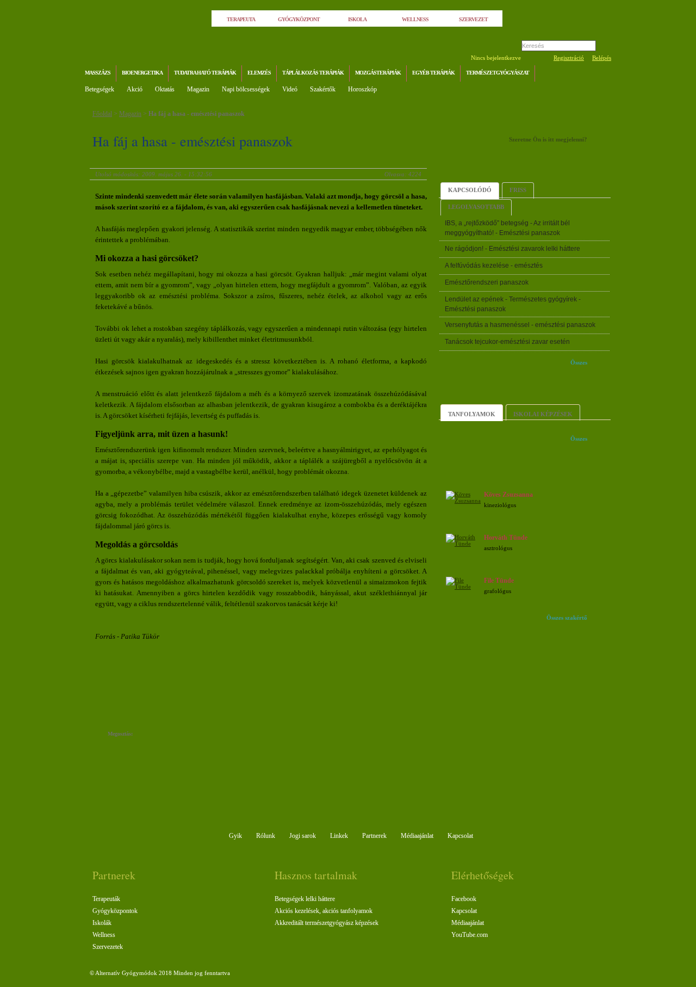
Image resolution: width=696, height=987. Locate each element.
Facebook (463, 899)
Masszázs (97, 73)
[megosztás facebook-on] (151, 734)
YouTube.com (469, 935)
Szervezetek (107, 947)
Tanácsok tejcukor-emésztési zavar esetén (507, 342)
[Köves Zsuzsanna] (463, 500)
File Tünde (499, 580)
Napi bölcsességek (246, 89)
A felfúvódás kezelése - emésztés (494, 265)
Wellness (103, 935)
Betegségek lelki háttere (305, 899)
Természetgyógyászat (497, 73)
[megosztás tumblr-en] (172, 734)
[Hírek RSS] (600, 74)
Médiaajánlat (417, 836)
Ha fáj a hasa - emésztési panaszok (196, 114)
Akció (134, 89)
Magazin (198, 89)
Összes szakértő (566, 617)
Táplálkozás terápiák (313, 73)
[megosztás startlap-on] (162, 734)
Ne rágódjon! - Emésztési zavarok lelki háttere (512, 248)
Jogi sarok (302, 836)
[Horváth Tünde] (463, 543)
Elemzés (259, 73)
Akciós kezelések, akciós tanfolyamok (323, 911)
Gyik (235, 836)
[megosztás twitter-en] (183, 734)
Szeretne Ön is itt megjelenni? (548, 139)
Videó (289, 89)
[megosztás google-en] (194, 734)
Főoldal (102, 114)
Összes (578, 362)
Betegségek (99, 89)
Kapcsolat (460, 836)
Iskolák (101, 923)
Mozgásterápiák (378, 73)
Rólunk (265, 836)
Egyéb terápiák (433, 73)
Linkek (339, 836)
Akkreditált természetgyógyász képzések (326, 923)
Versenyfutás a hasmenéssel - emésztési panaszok (520, 325)
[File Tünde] (463, 586)
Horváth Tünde (505, 537)
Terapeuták (106, 899)
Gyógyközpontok (115, 911)
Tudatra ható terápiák (205, 73)
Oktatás (165, 89)
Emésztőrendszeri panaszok (487, 282)
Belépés (601, 57)
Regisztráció (569, 57)
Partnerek (374, 836)
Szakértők (322, 89)
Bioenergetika (142, 73)
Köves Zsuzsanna (508, 494)
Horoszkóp (362, 89)
